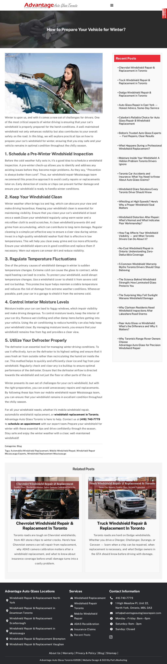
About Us (54, 653)
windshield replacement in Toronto (76, 414)
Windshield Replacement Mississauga (46, 453)
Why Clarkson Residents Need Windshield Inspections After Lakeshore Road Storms (137, 310)
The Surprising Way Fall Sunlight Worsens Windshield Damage (138, 297)
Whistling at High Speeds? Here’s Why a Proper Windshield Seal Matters (138, 204)
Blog (19, 446)
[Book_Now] (164, 9)
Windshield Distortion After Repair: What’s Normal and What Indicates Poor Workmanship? (139, 220)
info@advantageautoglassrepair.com (138, 613)
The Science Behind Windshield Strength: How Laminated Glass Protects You (137, 282)
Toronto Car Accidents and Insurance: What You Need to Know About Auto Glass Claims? (139, 176)
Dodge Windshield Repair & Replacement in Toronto (135, 94)
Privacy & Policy (86, 653)
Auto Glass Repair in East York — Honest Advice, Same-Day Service (139, 106)
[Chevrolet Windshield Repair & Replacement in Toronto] (45, 479)
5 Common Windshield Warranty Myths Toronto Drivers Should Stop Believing (139, 267)
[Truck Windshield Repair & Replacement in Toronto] (122, 479)
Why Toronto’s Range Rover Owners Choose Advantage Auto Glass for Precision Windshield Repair (139, 343)
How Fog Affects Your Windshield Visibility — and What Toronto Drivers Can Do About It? (138, 236)
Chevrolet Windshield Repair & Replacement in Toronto (137, 69)
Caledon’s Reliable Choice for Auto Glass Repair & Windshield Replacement (139, 120)
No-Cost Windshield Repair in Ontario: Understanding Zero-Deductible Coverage (136, 251)
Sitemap (111, 653)
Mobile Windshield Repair (63, 451)
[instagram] (111, 637)
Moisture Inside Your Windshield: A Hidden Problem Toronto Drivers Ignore (139, 161)
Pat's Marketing (118, 660)
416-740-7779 (124, 598)
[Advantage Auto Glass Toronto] (50, 2)
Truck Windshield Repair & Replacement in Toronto (134, 82)
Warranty (68, 653)
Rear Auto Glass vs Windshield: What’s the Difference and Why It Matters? (138, 326)
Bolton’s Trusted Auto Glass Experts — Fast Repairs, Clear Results (140, 134)
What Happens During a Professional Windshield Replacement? (140, 147)
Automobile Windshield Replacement (29, 451)
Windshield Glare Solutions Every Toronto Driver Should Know (138, 191)
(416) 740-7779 (90, 419)
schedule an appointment (24, 423)
